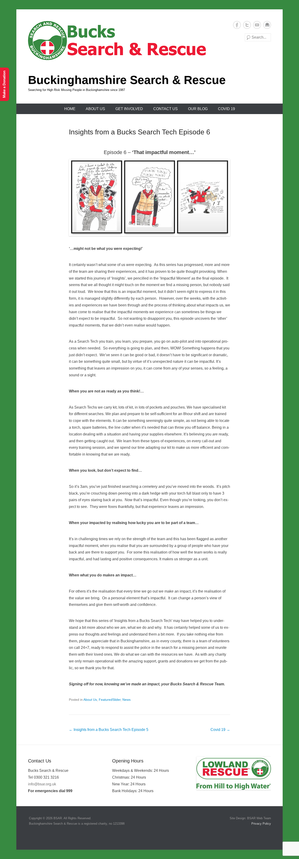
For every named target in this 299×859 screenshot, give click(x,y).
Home (69, 109)
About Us (95, 109)
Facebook (237, 25)
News (126, 699)
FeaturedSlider (110, 699)
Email (267, 25)
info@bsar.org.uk (42, 784)
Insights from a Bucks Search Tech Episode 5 (108, 730)
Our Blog (198, 109)
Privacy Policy (260, 823)
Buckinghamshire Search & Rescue (127, 79)
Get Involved (129, 109)
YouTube (257, 25)
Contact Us (165, 109)
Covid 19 (226, 109)
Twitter (247, 25)
